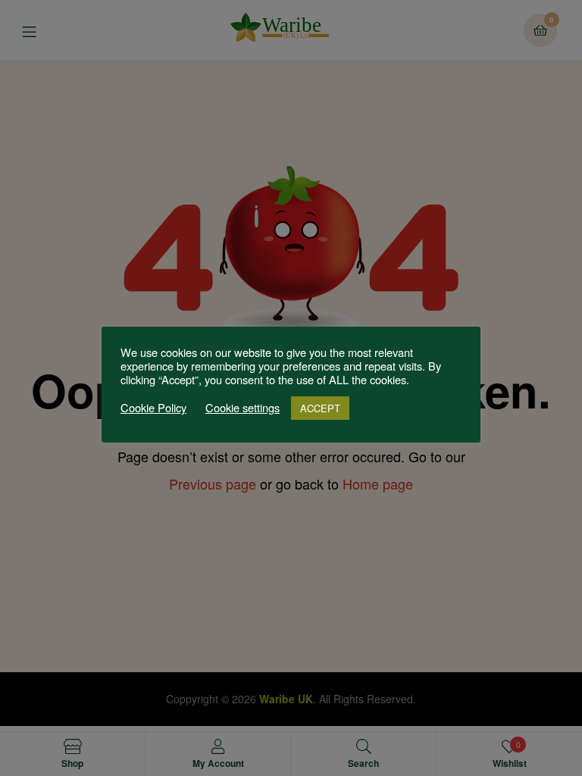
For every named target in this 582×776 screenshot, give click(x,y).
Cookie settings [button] (242, 408)
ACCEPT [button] (320, 408)
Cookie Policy (153, 408)
